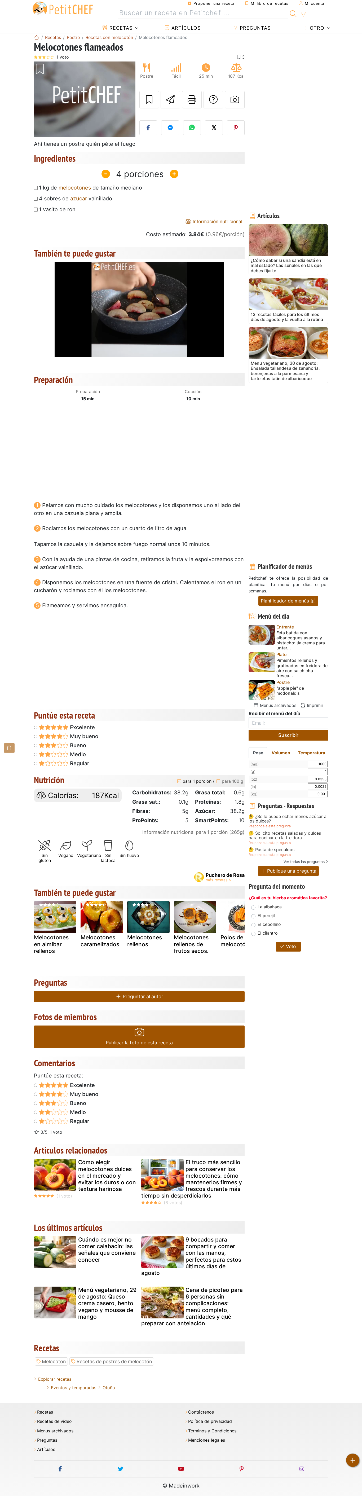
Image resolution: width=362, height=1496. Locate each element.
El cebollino (269, 924)
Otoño (109, 1387)
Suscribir (288, 735)
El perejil (266, 915)
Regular (79, 763)
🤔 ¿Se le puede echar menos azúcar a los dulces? (287, 819)
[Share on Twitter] (214, 127)
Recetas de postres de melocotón (114, 1361)
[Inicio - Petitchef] (36, 37)
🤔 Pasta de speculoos (271, 849)
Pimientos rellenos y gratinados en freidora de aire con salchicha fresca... (302, 668)
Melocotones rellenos (144, 940)
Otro (316, 28)
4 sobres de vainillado (75, 198)
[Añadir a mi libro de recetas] (149, 99)
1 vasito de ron (57, 209)
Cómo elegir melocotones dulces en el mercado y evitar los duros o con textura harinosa (107, 1175)
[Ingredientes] (9, 748)
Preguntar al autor (142, 996)
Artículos (185, 28)
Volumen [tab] (281, 752)
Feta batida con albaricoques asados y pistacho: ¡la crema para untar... (300, 640)
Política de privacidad (210, 1421)
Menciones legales (206, 1440)
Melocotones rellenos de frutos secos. (191, 944)
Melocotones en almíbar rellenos (51, 944)
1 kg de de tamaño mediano (90, 187)
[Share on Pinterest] (236, 127)
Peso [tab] (258, 752)
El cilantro (268, 933)
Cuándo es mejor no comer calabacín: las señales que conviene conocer (107, 1249)
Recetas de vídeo (54, 1421)
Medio (77, 754)
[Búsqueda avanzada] (303, 14)
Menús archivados (277, 705)
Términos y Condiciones (212, 1430)
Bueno (77, 745)
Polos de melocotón (234, 940)
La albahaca (270, 906)
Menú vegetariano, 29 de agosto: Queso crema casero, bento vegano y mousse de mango (107, 1303)
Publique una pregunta (291, 871)
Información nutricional (216, 221)
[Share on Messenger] (170, 127)
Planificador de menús (285, 601)
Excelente (82, 727)
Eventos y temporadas (73, 1387)
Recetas (120, 28)
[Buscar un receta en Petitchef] (293, 13)
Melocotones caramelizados (100, 940)
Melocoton (54, 1361)
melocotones (75, 187)
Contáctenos (201, 1412)
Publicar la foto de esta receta (139, 1042)
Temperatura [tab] (311, 752)
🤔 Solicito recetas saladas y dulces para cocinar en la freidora (285, 835)
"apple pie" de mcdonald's (290, 691)
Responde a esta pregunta (270, 826)
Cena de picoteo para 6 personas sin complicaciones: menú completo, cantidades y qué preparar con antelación (192, 1307)
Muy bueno (83, 736)
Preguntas (254, 28)
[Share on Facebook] (148, 127)
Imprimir (314, 705)
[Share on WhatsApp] (192, 127)
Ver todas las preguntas (304, 861)
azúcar (78, 198)
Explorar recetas (54, 1379)
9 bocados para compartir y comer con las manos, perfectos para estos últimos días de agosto (191, 1256)
